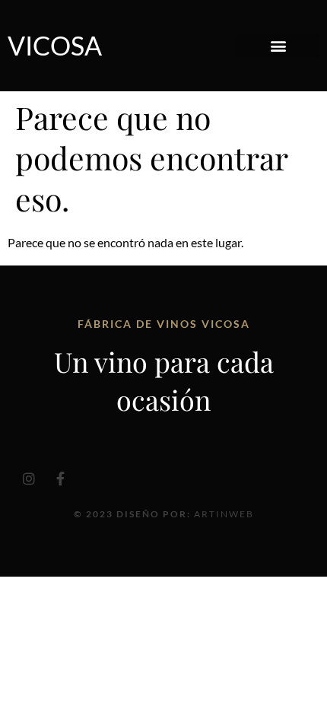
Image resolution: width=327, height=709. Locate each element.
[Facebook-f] (60, 478)
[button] (278, 46)
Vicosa (55, 45)
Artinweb (224, 514)
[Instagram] (29, 478)
